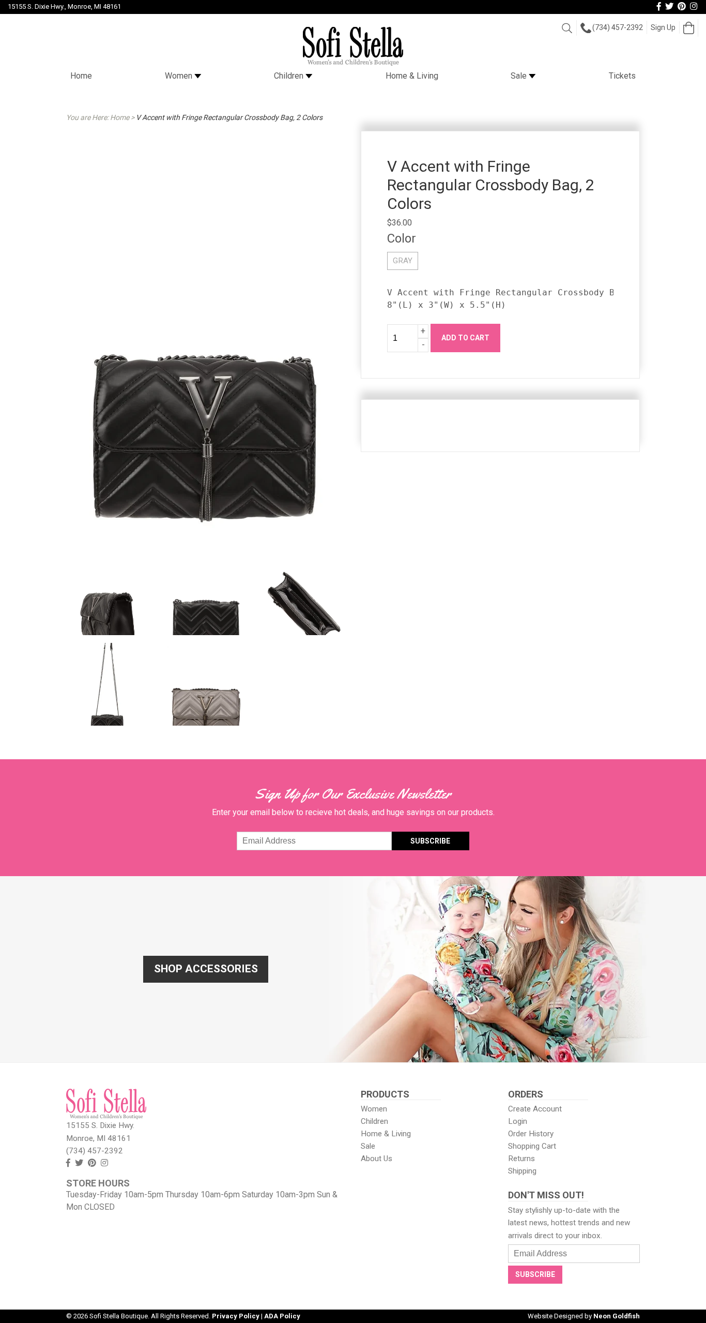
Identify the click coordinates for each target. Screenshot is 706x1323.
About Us (376, 1158)
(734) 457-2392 (617, 27)
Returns (521, 1158)
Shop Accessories (206, 969)
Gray (402, 260)
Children (289, 76)
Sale (520, 76)
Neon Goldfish (616, 1316)
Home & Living (412, 76)
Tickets (622, 76)
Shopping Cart (532, 1146)
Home (81, 76)
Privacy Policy (235, 1316)
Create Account (535, 1109)
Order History (531, 1133)
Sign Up (663, 27)
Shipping (522, 1171)
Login (517, 1121)
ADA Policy (282, 1316)
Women (179, 76)
